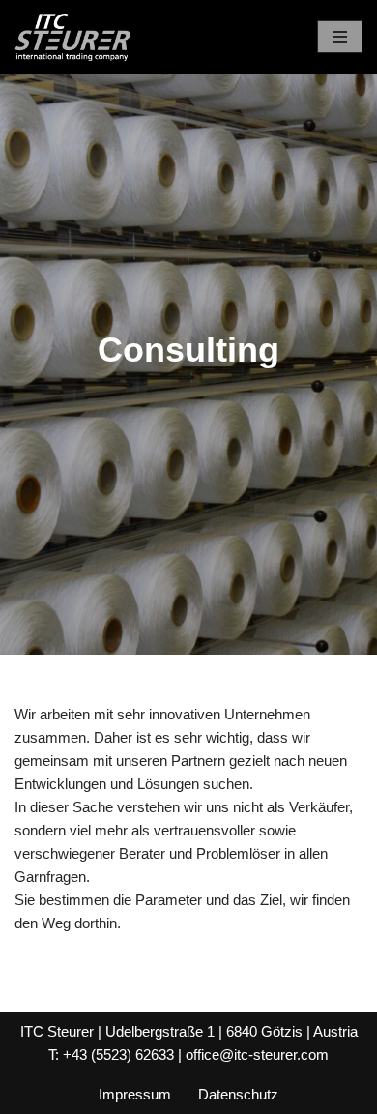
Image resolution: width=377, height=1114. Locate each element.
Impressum (135, 1094)
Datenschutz (238, 1094)
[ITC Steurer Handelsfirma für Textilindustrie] (72, 37)
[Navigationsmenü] (339, 36)
